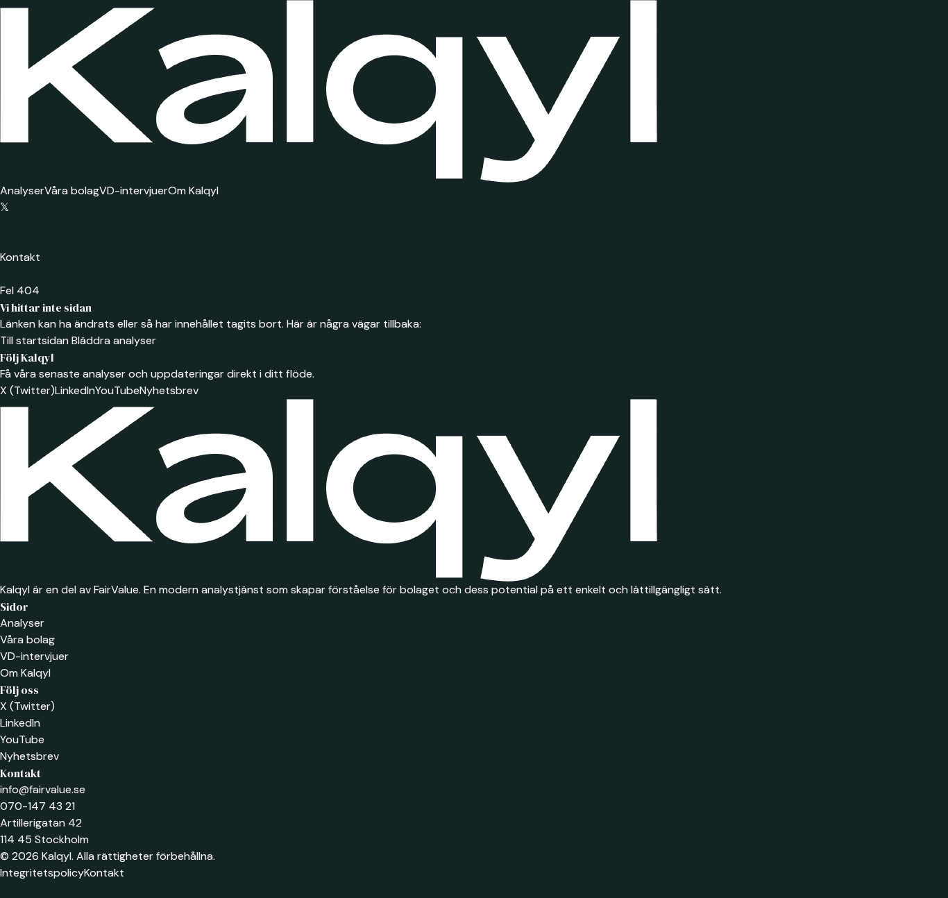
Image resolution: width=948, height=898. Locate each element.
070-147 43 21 (37, 806)
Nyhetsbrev (168, 390)
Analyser (22, 190)
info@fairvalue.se (42, 789)
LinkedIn (75, 390)
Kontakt (20, 257)
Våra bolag (71, 190)
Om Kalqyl (193, 190)
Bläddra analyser (112, 340)
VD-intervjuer (133, 190)
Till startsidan (34, 340)
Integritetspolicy (42, 872)
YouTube (117, 390)
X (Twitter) (27, 390)
